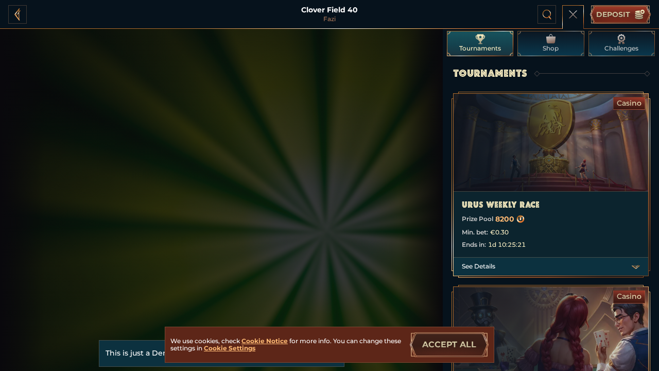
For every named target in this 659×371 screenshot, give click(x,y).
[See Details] (636, 267)
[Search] (546, 14)
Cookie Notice (264, 341)
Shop (551, 48)
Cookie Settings (229, 348)
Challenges (621, 48)
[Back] (17, 14)
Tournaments (480, 48)
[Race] (573, 14)
